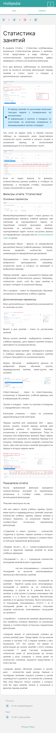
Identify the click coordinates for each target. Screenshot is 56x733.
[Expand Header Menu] (50, 4)
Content (42, 10)
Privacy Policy (28, 727)
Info (14, 10)
